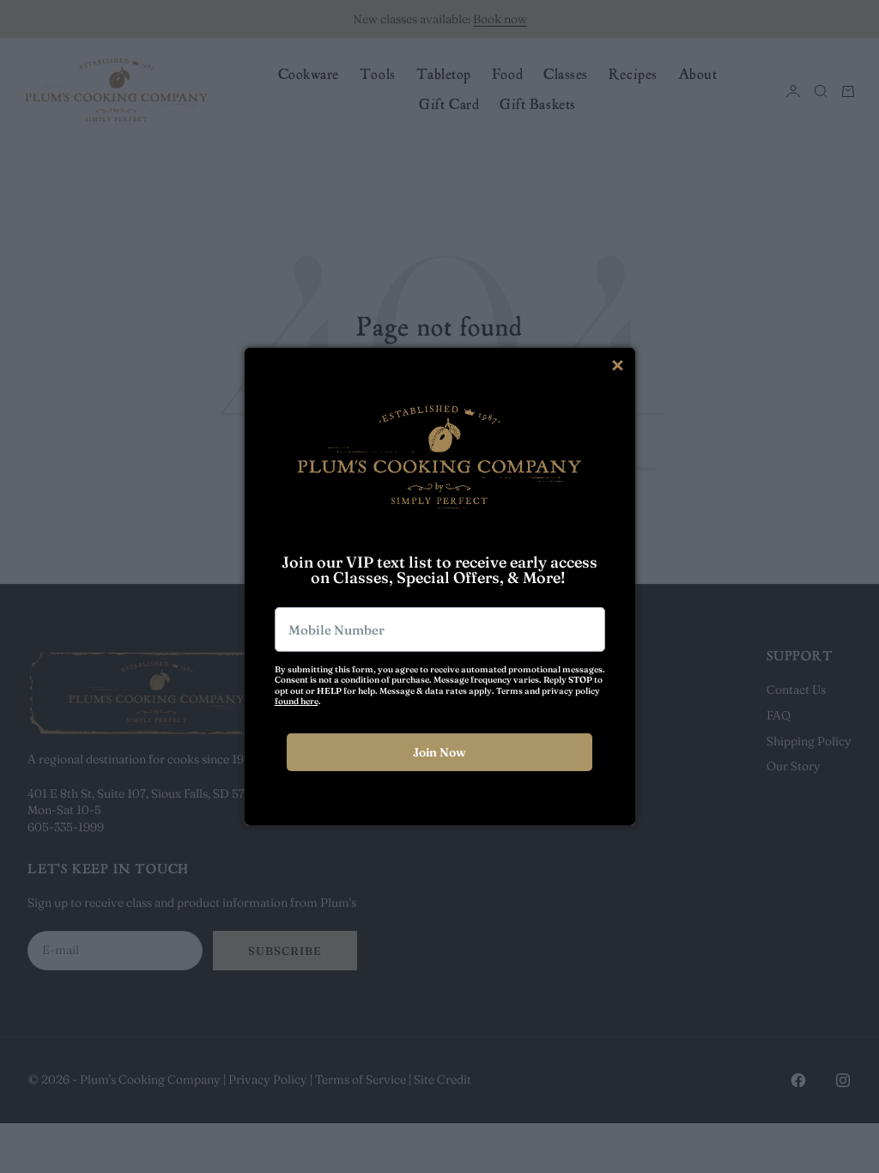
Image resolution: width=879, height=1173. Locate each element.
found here (296, 701)
